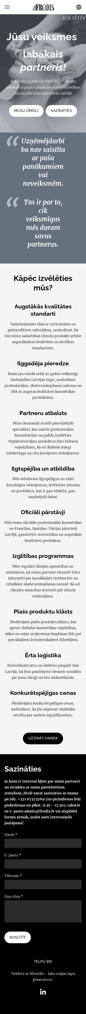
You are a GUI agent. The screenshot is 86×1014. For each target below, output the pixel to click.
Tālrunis (13, 876)
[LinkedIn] (43, 992)
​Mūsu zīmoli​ (26, 111)
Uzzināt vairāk (43, 738)
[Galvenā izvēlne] (7, 7)
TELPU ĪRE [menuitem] (43, 961)
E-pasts (12, 855)
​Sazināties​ (61, 111)
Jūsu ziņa (13, 896)
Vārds (10, 834)
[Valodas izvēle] (79, 7)
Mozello (37, 973)
